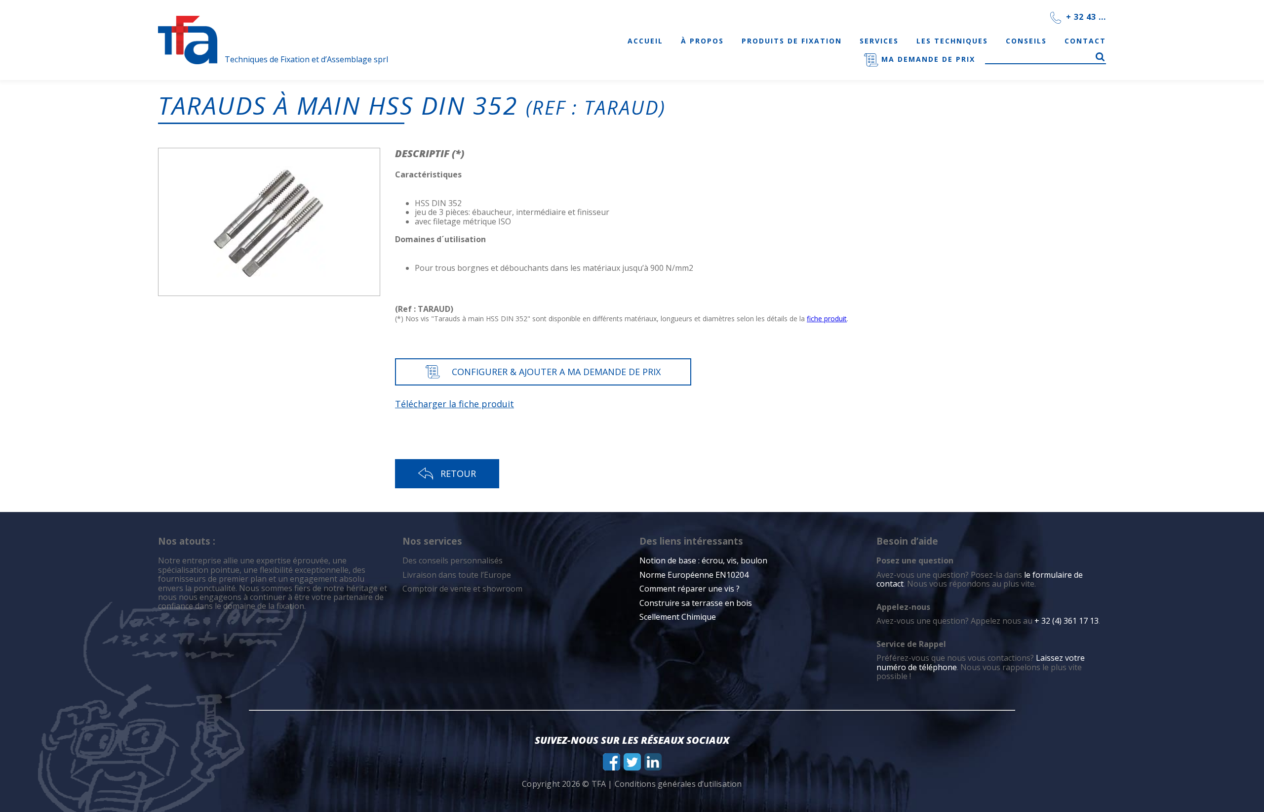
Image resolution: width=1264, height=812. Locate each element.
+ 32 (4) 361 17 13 (1066, 620)
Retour (458, 473)
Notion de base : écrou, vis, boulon (703, 560)
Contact (1085, 40)
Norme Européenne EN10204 (694, 574)
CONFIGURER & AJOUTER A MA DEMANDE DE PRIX (556, 372)
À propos (702, 40)
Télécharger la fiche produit (454, 404)
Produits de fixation (792, 40)
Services (879, 40)
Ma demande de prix (926, 59)
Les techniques (952, 40)
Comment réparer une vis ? (689, 588)
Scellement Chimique (677, 616)
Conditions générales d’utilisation (678, 783)
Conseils (1026, 40)
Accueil (645, 40)
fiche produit (827, 318)
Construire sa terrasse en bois (696, 603)
